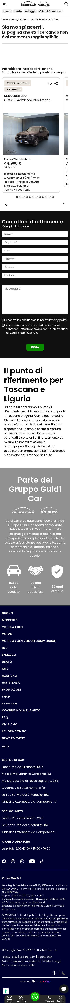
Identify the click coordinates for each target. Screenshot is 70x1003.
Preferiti (60, 1001)
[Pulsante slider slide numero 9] (43, 197)
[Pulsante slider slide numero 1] (17, 197)
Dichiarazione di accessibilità (18, 965)
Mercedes (9, 620)
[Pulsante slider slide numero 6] (33, 197)
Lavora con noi (14, 731)
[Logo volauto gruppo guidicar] (44, 4)
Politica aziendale (12, 961)
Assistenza (11, 683)
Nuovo (7, 11)
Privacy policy (58, 320)
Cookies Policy (27, 957)
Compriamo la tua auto (21, 710)
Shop (6, 696)
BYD (5, 648)
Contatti (9, 703)
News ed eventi (14, 738)
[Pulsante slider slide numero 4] (27, 197)
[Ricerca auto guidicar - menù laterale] (66, 4)
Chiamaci (49, 1001)
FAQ (5, 717)
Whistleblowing (51, 961)
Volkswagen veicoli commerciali (29, 641)
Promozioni (11, 689)
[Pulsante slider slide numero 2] (20, 197)
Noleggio (30, 11)
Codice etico (45, 957)
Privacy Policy (9, 957)
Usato (18, 11)
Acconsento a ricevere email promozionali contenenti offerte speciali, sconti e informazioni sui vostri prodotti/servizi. (37, 329)
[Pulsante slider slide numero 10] (46, 197)
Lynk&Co (9, 655)
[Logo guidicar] (29, 4)
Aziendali (9, 676)
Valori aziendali (32, 961)
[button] (63, 988)
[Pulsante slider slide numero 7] (37, 197)
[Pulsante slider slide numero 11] (50, 197)
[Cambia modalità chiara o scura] (59, 973)
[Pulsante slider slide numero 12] (53, 197)
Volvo (7, 634)
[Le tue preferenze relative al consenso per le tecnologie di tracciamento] (6, 991)
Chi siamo (10, 724)
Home (5, 19)
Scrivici (9, 1001)
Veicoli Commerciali (52, 11)
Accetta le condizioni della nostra (36, 320)
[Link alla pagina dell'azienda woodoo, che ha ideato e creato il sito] (35, 981)
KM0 (5, 669)
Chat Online (21, 1001)
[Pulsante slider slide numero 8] (40, 197)
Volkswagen (12, 627)
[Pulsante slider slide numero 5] (30, 197)
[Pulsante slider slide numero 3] (24, 197)
